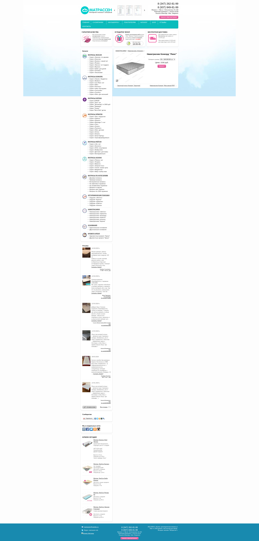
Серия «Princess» (95, 86)
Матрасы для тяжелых (96, 189)
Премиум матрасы (95, 180)
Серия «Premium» (95, 128)
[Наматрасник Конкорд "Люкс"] (130, 67)
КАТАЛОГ (144, 22)
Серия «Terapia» (94, 162)
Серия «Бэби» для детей (97, 69)
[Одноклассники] (99, 418)
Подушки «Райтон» (95, 203)
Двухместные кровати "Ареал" (99, 238)
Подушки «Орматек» (96, 201)
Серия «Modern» (95, 81)
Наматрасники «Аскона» (97, 219)
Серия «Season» (95, 120)
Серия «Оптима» (95, 70)
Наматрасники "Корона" (97, 221)
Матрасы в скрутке (95, 187)
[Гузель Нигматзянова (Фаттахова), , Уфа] (86, 312)
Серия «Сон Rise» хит (96, 83)
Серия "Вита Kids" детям (97, 110)
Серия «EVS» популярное (98, 148)
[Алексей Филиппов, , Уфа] (86, 340)
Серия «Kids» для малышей (98, 94)
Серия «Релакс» (94, 63)
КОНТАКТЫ (86, 26)
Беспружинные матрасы (97, 182)
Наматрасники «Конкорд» (98, 215)
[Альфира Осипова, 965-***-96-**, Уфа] (86, 365)
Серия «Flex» (93, 124)
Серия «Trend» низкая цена (98, 167)
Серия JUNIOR (94, 100)
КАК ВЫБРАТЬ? (113, 22)
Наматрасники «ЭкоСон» (97, 212)
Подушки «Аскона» (95, 205)
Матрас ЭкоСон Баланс (101, 464)
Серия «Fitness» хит (96, 160)
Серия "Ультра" (94, 108)
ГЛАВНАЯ (85, 22)
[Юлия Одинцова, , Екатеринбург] (86, 285)
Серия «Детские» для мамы (98, 152)
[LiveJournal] (104, 418)
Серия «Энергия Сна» (96, 166)
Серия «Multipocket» (96, 150)
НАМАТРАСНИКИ (121, 51)
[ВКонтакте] (95, 418)
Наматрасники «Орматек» (98, 213)
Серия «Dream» (94, 134)
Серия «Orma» (94, 132)
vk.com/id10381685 (106, 351)
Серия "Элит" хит (95, 102)
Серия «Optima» (94, 118)
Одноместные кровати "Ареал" (99, 236)
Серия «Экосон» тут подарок (99, 65)
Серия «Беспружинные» (97, 153)
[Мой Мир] (102, 418)
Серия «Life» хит (95, 144)
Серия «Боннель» (95, 146)
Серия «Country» (95, 92)
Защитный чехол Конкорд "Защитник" (128, 85)
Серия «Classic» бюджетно (98, 79)
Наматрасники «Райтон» (97, 217)
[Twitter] (97, 418)
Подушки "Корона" (95, 199)
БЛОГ (154, 22)
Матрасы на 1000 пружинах (98, 191)
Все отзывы (103, 407)
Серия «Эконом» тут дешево (99, 57)
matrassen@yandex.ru (91, 527)
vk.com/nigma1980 (106, 325)
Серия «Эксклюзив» (96, 72)
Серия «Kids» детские (96, 130)
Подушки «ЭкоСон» (95, 197)
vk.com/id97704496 (106, 298)
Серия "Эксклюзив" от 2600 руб (99, 104)
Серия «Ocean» (94, 126)
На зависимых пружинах (97, 183)
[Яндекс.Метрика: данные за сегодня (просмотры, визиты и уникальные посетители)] (87, 533)
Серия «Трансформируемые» (99, 137)
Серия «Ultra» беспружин (97, 88)
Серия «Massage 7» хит (97, 122)
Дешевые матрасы (95, 178)
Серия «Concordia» (95, 90)
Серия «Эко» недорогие (97, 116)
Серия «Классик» (95, 59)
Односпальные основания (98, 227)
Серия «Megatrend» (96, 169)
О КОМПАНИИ (98, 22)
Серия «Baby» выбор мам (98, 171)
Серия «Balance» (95, 164)
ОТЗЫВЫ (163, 22)
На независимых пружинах (98, 185)
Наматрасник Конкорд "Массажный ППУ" (162, 85)
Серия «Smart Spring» (96, 136)
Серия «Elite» (93, 84)
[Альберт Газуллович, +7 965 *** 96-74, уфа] (86, 257)
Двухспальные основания (97, 229)
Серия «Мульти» (94, 67)
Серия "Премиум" (95, 106)
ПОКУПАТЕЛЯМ (130, 22)
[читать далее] (96, 267)
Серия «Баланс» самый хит (98, 61)
